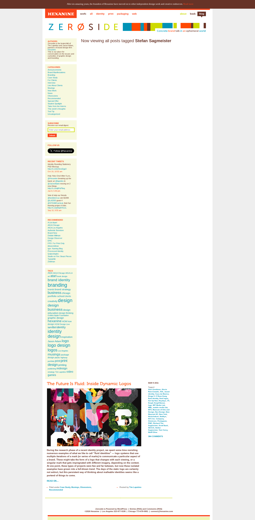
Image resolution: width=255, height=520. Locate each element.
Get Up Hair (153, 401)
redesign (62, 368)
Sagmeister (153, 425)
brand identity (59, 280)
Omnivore (152, 421)
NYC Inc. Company (156, 419)
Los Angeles (63, 351)
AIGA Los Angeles (55, 228)
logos (52, 350)
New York (163, 414)
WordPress (122, 509)
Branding (51, 75)
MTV (150, 410)
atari (53, 276)
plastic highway (61, 358)
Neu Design (160, 412)
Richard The (158, 423)
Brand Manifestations (56, 72)
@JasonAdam (54, 184)
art (49, 276)
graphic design (56, 317)
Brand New (52, 233)
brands (51, 289)
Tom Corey (163, 430)
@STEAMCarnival (55, 203)
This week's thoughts (57, 109)
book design (62, 276)
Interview (51, 83)
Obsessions (53, 96)
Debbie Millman (54, 235)
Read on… (53, 481)
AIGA (50, 273)
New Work (52, 91)
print (57, 360)
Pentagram (162, 421)
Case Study (53, 78)
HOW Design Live (62, 324)
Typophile (52, 259)
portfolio (51, 361)
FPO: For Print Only (56, 243)
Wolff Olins (152, 432)
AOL (162, 392)
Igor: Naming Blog (55, 249)
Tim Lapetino (60, 372)
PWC (150, 423)
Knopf (150, 403)
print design (57, 363)
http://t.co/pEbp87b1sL (57, 208)
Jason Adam (54, 341)
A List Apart (52, 222)
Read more (188, 4)
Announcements (54, 70)
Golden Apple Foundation (58, 315)
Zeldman (51, 262)
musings (54, 354)
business (54, 293)
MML (150, 407)
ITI (168, 401)
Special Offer (53, 101)
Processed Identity (55, 251)
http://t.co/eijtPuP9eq (56, 188)
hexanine (55, 321)
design (65, 300)
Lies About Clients (55, 85)
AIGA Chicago (54, 225)
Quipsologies (53, 254)
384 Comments (155, 436)
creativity (52, 301)
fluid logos (163, 398)
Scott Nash (163, 425)
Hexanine (52, 50)
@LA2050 (52, 200)
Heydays (162, 401)
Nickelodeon (153, 416)
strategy (51, 372)
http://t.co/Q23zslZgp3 (57, 169)
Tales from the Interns (57, 106)
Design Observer (55, 238)
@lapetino (59, 181)
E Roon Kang (161, 396)
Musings (51, 88)
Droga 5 (151, 396)
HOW (64, 321)
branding (57, 285)
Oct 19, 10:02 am (55, 171)
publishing (52, 369)
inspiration (67, 337)
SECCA (151, 428)
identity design (55, 334)
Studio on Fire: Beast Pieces (59, 256)
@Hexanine (53, 178)
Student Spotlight (55, 104)
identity (61, 327)
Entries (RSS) (136, 509)
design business (55, 307)
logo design (59, 345)
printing (62, 364)
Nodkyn (163, 416)
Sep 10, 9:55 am (54, 210)
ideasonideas (53, 246)
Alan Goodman (154, 389)
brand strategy (63, 289)
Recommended (54, 98)
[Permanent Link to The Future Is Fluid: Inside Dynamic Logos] (89, 383)
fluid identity (153, 398)
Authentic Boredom (56, 230)
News (50, 93)
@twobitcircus (54, 198)
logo (65, 341)
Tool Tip (51, 111)
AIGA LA (69, 273)
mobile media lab (160, 407)
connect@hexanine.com (162, 511)
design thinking (66, 313)
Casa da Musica (162, 394)
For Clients (52, 80)
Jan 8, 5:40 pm (54, 191)
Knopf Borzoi (159, 403)
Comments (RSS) (154, 509)
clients (68, 296)
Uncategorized (54, 114)
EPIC (50, 241)
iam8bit (52, 327)
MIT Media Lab (159, 405)
